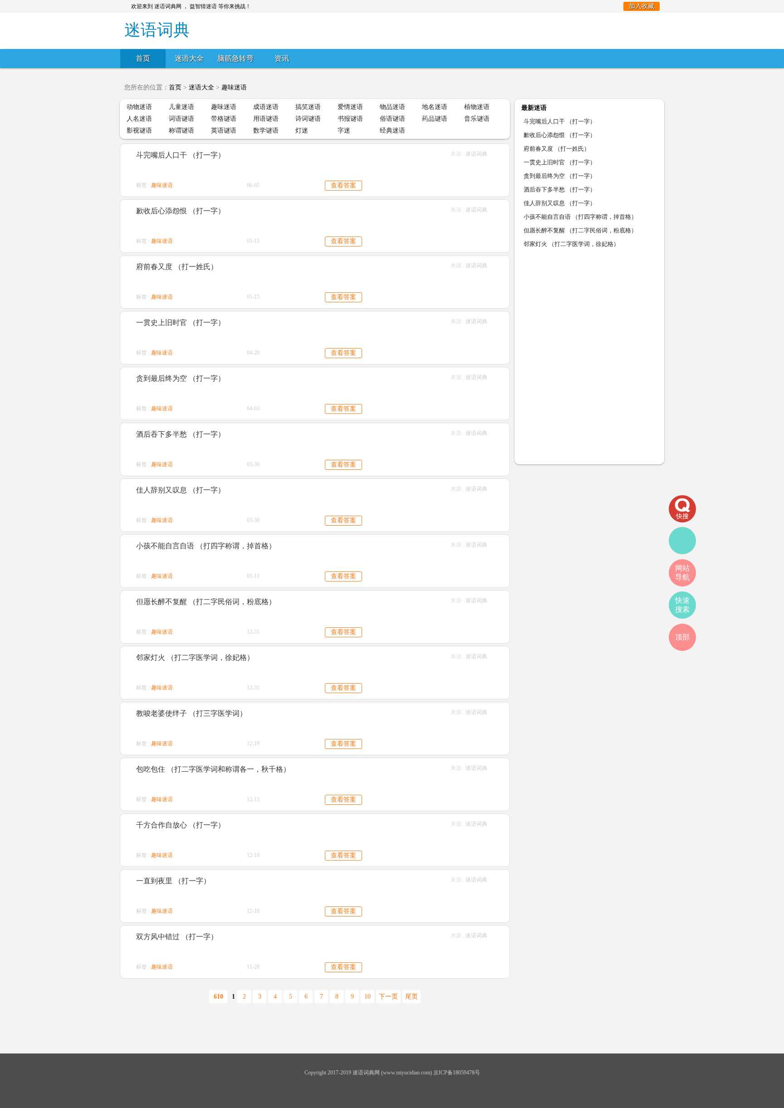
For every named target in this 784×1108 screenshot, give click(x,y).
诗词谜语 (308, 118)
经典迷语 (392, 130)
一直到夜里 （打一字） (173, 881)
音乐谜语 (477, 118)
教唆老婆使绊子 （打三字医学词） (191, 713)
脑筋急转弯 (235, 58)
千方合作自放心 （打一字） (180, 825)
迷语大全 (189, 58)
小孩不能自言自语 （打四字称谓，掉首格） (206, 546)
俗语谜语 (392, 118)
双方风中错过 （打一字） (177, 937)
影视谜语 (139, 130)
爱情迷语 (350, 106)
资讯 (281, 58)
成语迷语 (266, 106)
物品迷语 (392, 106)
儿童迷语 (181, 106)
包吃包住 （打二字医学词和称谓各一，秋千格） (213, 769)
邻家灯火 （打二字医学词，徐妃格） (195, 657)
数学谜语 (266, 130)
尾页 (411, 996)
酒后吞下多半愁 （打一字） (180, 434)
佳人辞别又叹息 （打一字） (180, 490)
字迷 (344, 130)
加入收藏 (641, 6)
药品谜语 (434, 118)
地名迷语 (434, 106)
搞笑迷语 (308, 106)
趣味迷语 (234, 87)
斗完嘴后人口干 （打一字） (180, 155)
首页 (143, 58)
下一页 (388, 996)
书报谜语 (350, 118)
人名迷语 (139, 118)
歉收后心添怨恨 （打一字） (180, 211)
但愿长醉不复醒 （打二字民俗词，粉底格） (206, 602)
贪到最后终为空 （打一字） (180, 378)
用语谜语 (266, 118)
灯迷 (301, 130)
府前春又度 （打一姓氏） (177, 267)
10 (367, 996)
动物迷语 (139, 106)
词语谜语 (181, 118)
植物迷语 (477, 106)
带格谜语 (223, 118)
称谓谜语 (181, 130)
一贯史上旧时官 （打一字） (180, 322)
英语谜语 (223, 130)
